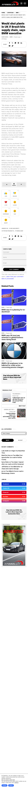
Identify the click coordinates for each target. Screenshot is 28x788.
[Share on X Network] (12, 42)
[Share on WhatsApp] (15, 42)
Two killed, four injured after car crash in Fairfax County (12, 457)
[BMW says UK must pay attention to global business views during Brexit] (14, 323)
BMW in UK (5, 228)
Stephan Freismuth (8, 231)
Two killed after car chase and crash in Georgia (12, 468)
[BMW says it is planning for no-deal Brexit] (14, 297)
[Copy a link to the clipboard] (12, 45)
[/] (21, 3)
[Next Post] (21, 413)
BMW (17, 13)
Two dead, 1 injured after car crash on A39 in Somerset (13, 463)
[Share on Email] (9, 45)
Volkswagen (16, 394)
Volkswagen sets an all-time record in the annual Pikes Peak (19, 400)
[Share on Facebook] (9, 42)
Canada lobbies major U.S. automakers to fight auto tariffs (9, 415)
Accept (4, 785)
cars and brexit (14, 228)
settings (16, 782)
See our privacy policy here (8, 779)
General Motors (9, 409)
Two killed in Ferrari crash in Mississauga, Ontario (12, 472)
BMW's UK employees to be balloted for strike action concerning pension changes (12, 365)
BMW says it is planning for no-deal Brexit (13, 311)
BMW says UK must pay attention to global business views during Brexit (12, 337)
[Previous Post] (6, 397)
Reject (11, 785)
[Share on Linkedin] (21, 42)
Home (3, 13)
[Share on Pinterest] (18, 42)
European (10, 13)
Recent (20, 440)
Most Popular (7, 441)
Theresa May (19, 231)
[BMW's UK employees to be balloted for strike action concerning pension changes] (14, 350)
